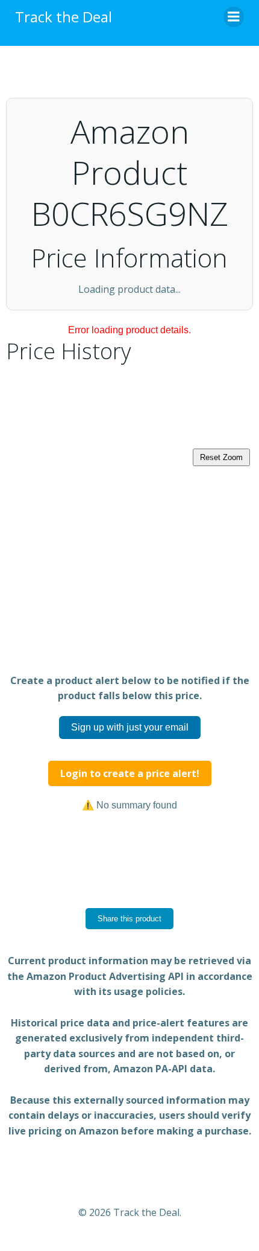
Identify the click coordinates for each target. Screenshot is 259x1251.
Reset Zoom (221, 457)
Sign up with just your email (130, 727)
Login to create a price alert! (129, 773)
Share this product (129, 918)
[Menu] (233, 17)
